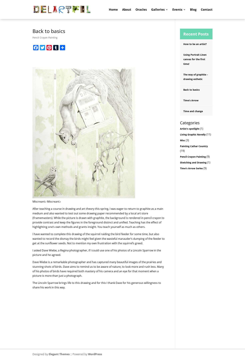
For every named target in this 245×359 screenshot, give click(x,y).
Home (113, 9)
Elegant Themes (59, 354)
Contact (206, 9)
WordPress (95, 354)
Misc (182, 140)
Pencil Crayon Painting (45, 37)
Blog (193, 9)
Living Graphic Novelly (193, 134)
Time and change (193, 111)
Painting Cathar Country (194, 146)
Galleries (158, 9)
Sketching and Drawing (193, 162)
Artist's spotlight (189, 128)
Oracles (141, 9)
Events (177, 9)
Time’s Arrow (190, 100)
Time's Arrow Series (191, 168)
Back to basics (191, 89)
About (126, 9)
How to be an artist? (195, 44)
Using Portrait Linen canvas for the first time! (194, 59)
